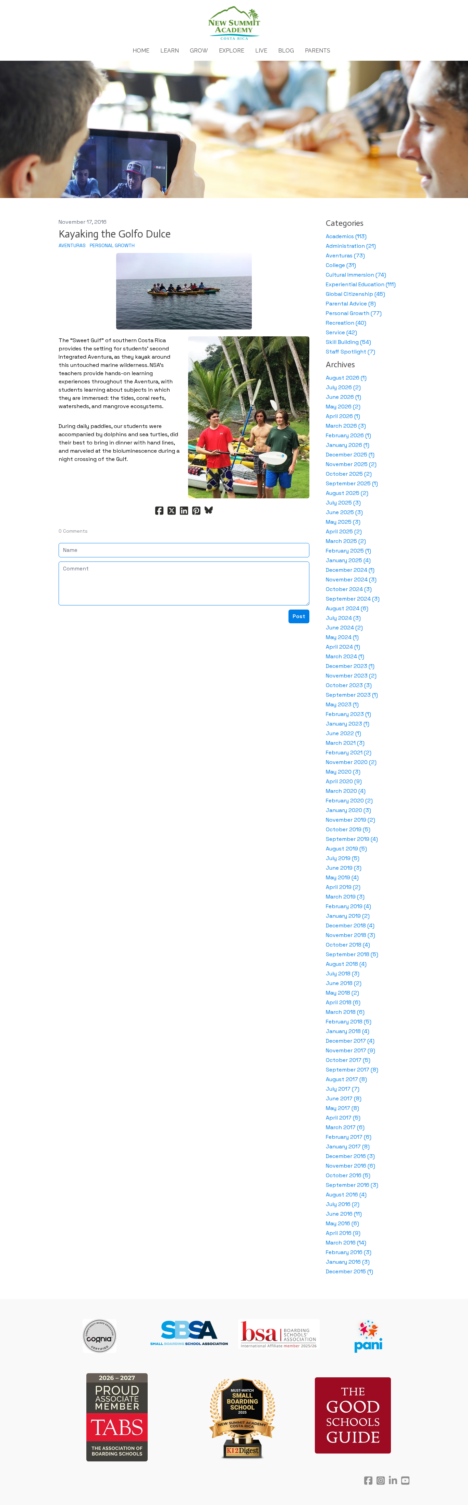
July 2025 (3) (343, 502)
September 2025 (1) (352, 483)
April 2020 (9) (344, 781)
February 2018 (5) (348, 1021)
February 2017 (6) (348, 1137)
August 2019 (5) (346, 848)
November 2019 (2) (350, 819)
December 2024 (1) (350, 570)
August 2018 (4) (346, 964)
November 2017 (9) (350, 1050)
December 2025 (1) (350, 454)
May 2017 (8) (342, 1108)
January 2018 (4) (347, 1031)
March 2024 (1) (345, 656)
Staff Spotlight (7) (350, 351)
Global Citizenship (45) (355, 294)
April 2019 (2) (343, 887)
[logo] (234, 23)
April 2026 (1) (343, 416)
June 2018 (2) (343, 983)
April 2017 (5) (343, 1117)
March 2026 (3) (346, 425)
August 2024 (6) (347, 608)
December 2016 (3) (350, 1156)
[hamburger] (28, 10)
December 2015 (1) (349, 1271)
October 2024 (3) (349, 589)
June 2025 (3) (344, 512)
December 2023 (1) (350, 666)
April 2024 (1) (343, 646)
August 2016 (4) (346, 1194)
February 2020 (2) (349, 800)
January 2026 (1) (347, 445)
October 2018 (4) (348, 944)
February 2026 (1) (348, 435)
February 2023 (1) (348, 714)
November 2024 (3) (351, 579)
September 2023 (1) (352, 694)
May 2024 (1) (342, 637)
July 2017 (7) (342, 1088)
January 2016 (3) (348, 1261)
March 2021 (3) (345, 742)
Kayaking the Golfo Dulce (115, 234)
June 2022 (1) (343, 733)
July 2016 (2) (342, 1204)
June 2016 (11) (344, 1213)
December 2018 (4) (350, 925)
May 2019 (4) (342, 877)
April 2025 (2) (344, 531)
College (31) (341, 265)
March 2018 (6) (345, 1012)
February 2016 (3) (348, 1252)
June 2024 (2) (344, 627)
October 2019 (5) (348, 829)
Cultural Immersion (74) (356, 274)
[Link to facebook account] (368, 1480)
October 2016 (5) (348, 1175)
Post (299, 616)
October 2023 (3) (349, 685)
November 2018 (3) (350, 935)
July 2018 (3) (342, 973)
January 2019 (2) (348, 915)
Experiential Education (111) (361, 284)
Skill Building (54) (348, 342)
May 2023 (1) (342, 704)
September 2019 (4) (352, 839)
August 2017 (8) (346, 1079)
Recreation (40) (346, 322)
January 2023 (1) (347, 723)
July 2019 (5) (342, 858)
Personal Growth (112, 245)
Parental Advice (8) (351, 303)
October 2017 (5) (348, 1060)
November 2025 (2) (351, 464)
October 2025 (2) (349, 473)
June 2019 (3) (343, 867)
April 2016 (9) (343, 1233)
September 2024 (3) (353, 598)
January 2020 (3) (348, 810)
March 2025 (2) (346, 541)
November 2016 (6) (350, 1165)
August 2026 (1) (346, 377)
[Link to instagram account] (381, 1480)
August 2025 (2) (347, 493)
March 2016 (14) (346, 1242)
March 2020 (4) (346, 791)
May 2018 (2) (342, 992)
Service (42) (341, 332)
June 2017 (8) (343, 1098)
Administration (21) (351, 246)
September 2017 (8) (352, 1069)
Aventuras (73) (345, 255)
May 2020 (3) (343, 771)
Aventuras (72, 245)
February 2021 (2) (348, 752)
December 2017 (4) (350, 1040)
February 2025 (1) (348, 550)
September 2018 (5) (352, 954)
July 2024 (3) (343, 618)
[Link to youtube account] (405, 1480)
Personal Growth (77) (354, 313)
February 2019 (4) (348, 906)
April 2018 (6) (343, 1002)
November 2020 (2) (351, 762)
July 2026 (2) (343, 387)
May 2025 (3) (343, 521)
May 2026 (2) (343, 406)
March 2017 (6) (345, 1127)
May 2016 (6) (342, 1223)
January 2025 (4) (348, 560)
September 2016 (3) (352, 1185)
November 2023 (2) (351, 675)
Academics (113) (346, 236)
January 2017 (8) (348, 1146)
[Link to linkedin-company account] (393, 1480)
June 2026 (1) (343, 397)
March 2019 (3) (345, 896)
